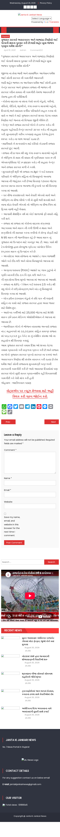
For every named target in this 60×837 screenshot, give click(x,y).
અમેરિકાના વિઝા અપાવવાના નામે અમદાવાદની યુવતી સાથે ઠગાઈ (37, 710)
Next (53, 421)
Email (7, 490)
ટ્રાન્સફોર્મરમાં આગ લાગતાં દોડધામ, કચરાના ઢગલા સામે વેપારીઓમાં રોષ (38, 692)
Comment (10, 450)
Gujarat (5, 36)
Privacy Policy (46, 3)
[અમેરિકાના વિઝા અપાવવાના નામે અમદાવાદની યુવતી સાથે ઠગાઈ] (10, 713)
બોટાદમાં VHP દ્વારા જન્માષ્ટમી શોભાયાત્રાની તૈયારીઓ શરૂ (35, 658)
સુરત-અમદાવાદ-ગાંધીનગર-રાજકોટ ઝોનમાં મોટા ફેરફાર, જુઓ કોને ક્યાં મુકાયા (38, 641)
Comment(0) (36, 50)
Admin (23, 50)
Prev (8, 421)
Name (8, 478)
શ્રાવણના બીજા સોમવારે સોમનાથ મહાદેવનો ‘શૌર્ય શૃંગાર (37, 675)
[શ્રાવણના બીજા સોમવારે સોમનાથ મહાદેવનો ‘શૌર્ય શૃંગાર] (10, 679)
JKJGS (28, 651)
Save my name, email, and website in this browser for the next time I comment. (12, 526)
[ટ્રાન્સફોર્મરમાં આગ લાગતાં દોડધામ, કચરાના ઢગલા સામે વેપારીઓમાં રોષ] (10, 696)
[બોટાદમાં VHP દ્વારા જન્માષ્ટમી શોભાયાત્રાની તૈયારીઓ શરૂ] (10, 661)
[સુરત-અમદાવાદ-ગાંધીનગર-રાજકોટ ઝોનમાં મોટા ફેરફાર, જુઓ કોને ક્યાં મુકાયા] (10, 643)
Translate (54, 22)
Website (8, 501)
